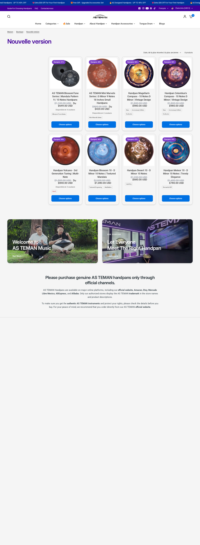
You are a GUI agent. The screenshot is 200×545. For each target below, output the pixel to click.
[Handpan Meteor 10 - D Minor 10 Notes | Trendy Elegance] (175, 150)
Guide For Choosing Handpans (19, 8)
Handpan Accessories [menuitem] (122, 23)
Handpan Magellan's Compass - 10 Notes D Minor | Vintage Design (139, 96)
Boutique (19, 32)
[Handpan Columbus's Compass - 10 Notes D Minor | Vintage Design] (175, 73)
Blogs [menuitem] (162, 23)
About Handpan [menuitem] (97, 23)
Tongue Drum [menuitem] (146, 23)
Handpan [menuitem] (78, 23)
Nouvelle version (32, 32)
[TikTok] (155, 8)
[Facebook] (139, 8)
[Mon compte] (185, 16)
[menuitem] (20, 8)
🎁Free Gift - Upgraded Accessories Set (68, 3)
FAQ (36, 8)
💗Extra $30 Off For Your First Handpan (30, 3)
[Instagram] (143, 8)
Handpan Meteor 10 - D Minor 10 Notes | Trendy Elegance (175, 173)
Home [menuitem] (38, 23)
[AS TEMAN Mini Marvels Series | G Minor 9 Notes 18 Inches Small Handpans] (102, 73)
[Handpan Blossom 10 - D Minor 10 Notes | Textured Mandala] (102, 150)
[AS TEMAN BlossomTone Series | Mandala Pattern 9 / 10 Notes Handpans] (65, 73)
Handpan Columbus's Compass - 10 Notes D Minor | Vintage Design (176, 96)
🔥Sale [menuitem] (66, 23)
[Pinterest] (151, 8)
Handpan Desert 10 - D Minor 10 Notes (139, 172)
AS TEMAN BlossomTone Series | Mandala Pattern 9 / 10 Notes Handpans (65, 96)
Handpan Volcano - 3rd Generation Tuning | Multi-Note (65, 173)
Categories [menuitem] (51, 23)
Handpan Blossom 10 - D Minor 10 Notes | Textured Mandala (102, 173)
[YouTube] (147, 8)
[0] (190, 16)
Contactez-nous (47, 8)
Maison (10, 32)
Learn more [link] (112, 256)
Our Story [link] (17, 256)
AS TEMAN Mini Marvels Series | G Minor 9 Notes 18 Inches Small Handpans (102, 98)
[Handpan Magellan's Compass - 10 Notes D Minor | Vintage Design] (139, 73)
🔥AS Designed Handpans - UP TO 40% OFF (109, 3)
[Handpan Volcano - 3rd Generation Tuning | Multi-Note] (65, 150)
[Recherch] (9, 16)
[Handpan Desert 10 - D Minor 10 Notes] (139, 150)
